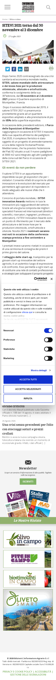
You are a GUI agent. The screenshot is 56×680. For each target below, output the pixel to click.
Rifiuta (28, 398)
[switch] (48, 339)
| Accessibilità (42, 671)
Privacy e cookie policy (18, 671)
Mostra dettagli (39, 370)
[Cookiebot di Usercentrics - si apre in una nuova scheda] (35, 279)
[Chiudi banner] (51, 279)
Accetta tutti (28, 379)
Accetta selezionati (28, 389)
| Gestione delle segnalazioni (31, 673)
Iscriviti (28, 481)
